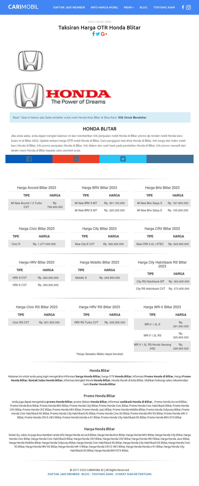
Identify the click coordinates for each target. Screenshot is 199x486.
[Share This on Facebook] (93, 34)
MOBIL (23, 7)
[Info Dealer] (98, 34)
